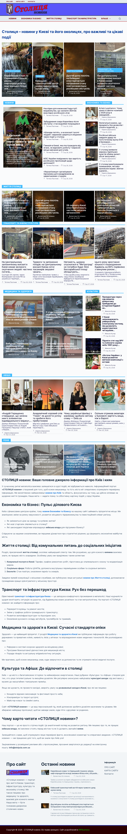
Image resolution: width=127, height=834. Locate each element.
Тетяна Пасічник (44, 91)
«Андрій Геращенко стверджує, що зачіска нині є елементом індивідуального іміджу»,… (17, 417)
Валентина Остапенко (15, 91)
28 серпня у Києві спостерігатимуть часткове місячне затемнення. (76, 209)
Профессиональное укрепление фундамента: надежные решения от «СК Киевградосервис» (48, 460)
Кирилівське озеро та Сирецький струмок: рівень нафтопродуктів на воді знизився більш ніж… (16, 82)
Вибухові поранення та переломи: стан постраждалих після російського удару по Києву (21, 347)
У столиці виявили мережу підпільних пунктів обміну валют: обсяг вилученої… (110, 153)
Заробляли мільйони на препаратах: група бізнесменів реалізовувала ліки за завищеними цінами (21, 316)
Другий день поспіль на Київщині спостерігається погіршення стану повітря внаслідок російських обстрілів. (78, 82)
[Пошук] (120, 19)
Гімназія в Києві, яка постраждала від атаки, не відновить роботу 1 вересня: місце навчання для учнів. (62, 147)
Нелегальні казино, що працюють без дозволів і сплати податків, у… (111, 125)
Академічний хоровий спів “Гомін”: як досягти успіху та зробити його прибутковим (47, 417)
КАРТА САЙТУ (20, 1)
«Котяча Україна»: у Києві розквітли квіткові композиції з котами (112, 358)
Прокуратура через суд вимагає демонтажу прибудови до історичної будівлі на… (112, 302)
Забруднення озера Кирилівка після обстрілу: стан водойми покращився (62, 122)
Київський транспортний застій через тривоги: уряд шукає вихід (46, 85)
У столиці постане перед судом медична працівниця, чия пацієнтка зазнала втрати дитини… (62, 347)
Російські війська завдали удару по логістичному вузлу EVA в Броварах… (111, 138)
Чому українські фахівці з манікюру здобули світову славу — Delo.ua (78, 416)
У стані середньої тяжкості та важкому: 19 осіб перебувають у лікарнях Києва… (63, 316)
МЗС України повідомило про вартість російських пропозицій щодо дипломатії (62, 160)
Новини (12, 18)
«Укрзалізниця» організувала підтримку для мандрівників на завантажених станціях (59, 173)
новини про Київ (53, 493)
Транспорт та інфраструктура (81, 18)
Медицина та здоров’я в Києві (62, 634)
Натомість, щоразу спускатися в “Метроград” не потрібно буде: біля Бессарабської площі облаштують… (78, 267)
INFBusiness (84, 830)
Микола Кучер (14, 323)
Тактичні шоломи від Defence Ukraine (16, 465)
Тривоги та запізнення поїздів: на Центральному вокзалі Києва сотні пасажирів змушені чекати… (47, 267)
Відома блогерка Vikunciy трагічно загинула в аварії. (107, 464)
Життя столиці (54, 18)
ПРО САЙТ (9, 1)
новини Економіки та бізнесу (56, 511)
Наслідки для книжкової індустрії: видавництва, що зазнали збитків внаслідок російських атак (60, 110)
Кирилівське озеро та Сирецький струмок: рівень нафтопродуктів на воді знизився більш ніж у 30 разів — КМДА (74, 773)
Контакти (31, 1)
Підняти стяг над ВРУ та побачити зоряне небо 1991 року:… (112, 342)
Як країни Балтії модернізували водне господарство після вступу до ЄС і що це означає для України (78, 462)
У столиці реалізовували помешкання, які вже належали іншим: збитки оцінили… (111, 167)
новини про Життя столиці (96, 578)
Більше (104, 18)
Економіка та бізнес (31, 18)
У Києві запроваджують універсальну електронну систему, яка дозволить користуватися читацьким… (112, 324)
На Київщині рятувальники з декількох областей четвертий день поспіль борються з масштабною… (108, 206)
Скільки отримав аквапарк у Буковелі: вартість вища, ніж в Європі (109, 416)
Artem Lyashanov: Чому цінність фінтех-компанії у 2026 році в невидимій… (111, 111)
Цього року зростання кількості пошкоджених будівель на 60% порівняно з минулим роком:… (110, 266)
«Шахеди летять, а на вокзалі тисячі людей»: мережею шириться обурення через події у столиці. (63, 134)
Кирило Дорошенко (109, 117)
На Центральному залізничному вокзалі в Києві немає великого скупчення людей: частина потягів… (109, 82)
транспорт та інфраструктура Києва (32, 596)
